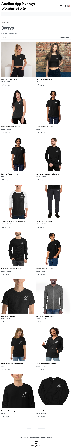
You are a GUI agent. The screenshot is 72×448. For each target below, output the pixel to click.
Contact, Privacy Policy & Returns (36, 446)
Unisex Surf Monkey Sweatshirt (45, 411)
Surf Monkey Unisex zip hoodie (45, 316)
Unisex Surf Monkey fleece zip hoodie (46, 364)
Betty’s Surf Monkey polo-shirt (9, 174)
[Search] (65, 6)
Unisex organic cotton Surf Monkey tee (12, 364)
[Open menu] (61, 6)
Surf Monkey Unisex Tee (8, 316)
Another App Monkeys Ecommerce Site (18, 6)
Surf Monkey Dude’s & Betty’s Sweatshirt (47, 174)
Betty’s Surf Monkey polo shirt (44, 127)
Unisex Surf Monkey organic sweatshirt (12, 411)
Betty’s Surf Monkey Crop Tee (9, 79)
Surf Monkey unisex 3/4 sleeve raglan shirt (13, 221)
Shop (36, 443)
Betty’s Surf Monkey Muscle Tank (10, 127)
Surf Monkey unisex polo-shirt (44, 269)
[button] (6, 85)
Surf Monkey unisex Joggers (44, 221)
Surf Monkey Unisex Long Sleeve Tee (11, 269)
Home (3, 22)
